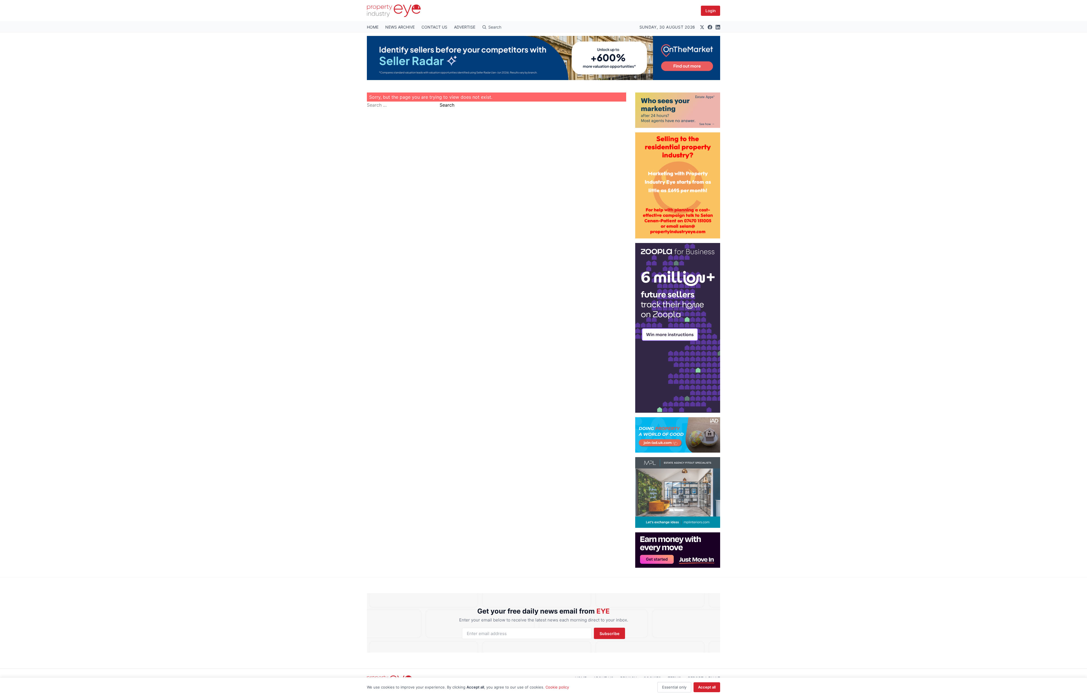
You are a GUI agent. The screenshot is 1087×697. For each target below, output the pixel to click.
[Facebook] (710, 27)
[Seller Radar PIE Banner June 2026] (543, 58)
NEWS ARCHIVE (400, 27)
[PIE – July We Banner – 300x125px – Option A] (677, 550)
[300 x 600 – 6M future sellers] (677, 328)
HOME (372, 27)
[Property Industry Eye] (394, 11)
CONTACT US (434, 27)
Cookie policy (557, 687)
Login (710, 10)
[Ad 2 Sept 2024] (677, 185)
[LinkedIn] (718, 27)
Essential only (674, 687)
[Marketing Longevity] (677, 110)
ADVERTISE (464, 27)
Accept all (707, 687)
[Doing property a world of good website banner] (677, 435)
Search (447, 105)
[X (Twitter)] (702, 27)
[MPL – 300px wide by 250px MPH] (677, 492)
